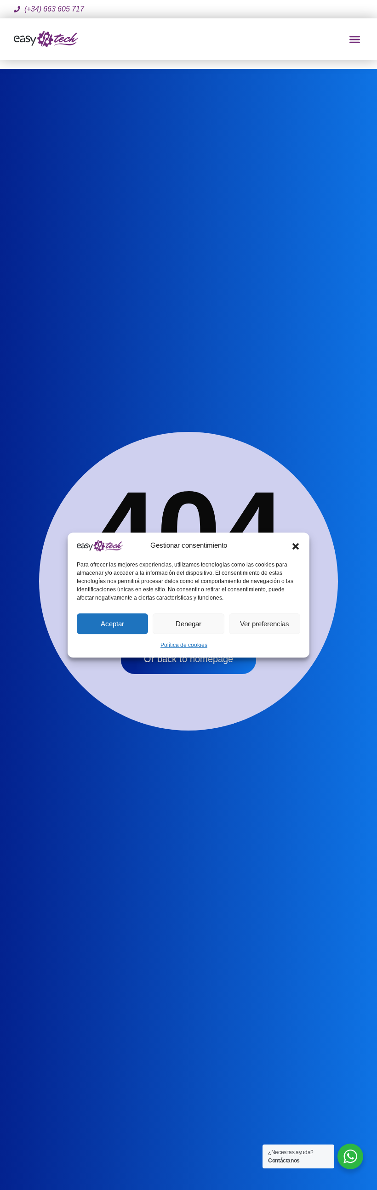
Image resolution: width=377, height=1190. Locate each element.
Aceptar (112, 624)
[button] (295, 545)
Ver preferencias (264, 624)
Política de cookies (183, 645)
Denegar (188, 624)
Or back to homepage (188, 659)
